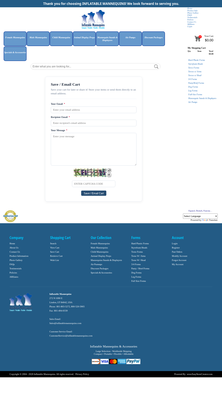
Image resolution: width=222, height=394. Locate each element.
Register (176, 247)
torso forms (137, 252)
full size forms (138, 281)
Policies (190, 20)
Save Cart (54, 252)
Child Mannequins (99, 252)
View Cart (54, 247)
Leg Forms (193, 90)
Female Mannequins (100, 243)
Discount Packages (99, 268)
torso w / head (138, 260)
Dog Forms (193, 87)
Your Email (58, 104)
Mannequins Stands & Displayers (106, 260)
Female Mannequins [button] (15, 37)
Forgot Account (179, 260)
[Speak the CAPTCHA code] (109, 175)
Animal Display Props (101, 256)
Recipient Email (60, 117)
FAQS (189, 15)
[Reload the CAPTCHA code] (109, 170)
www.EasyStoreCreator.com (199, 374)
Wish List (54, 260)
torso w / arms (138, 256)
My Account (177, 264)
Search (53, 243)
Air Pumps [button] (130, 37)
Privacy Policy (82, 374)
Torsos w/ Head (194, 75)
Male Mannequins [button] (38, 37)
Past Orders (177, 252)
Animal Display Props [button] (84, 37)
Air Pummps (96, 264)
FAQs (12, 264)
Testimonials (192, 17)
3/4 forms (136, 264)
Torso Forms (193, 68)
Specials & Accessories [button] (15, 52)
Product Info (192, 11)
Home (189, 8)
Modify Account (179, 256)
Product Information (19, 256)
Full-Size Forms (195, 94)
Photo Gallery (193, 13)
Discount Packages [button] (153, 37)
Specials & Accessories (101, 272)
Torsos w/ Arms (195, 71)
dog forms (136, 272)
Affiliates (191, 24)
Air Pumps (192, 102)
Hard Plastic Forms (196, 60)
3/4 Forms (192, 79)
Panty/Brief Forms (196, 83)
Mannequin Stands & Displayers (202, 98)
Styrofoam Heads (195, 64)
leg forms (136, 277)
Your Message (59, 130)
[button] (15, 40)
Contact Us (191, 22)
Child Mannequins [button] (61, 37)
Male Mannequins (99, 247)
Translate (213, 220)
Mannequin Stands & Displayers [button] (107, 39)
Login (189, 26)
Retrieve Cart (56, 256)
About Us (14, 247)
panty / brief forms (140, 268)
